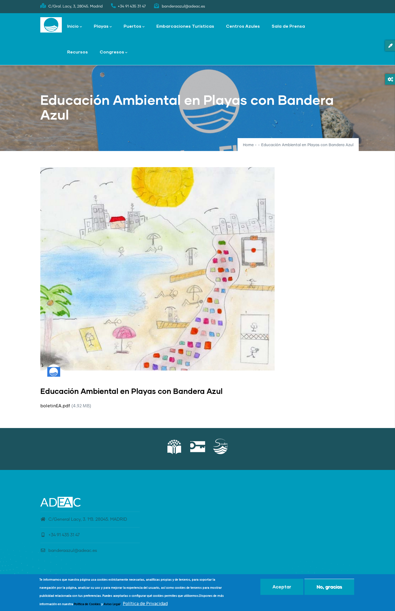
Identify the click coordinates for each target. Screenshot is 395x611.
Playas (101, 25)
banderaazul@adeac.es (72, 550)
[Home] (51, 25)
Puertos (132, 25)
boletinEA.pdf (55, 406)
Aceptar (281, 587)
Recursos (77, 51)
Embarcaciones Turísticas (185, 25)
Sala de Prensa (288, 25)
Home (248, 145)
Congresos (112, 51)
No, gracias (329, 587)
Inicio (73, 25)
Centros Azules (243, 25)
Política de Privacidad (145, 604)
